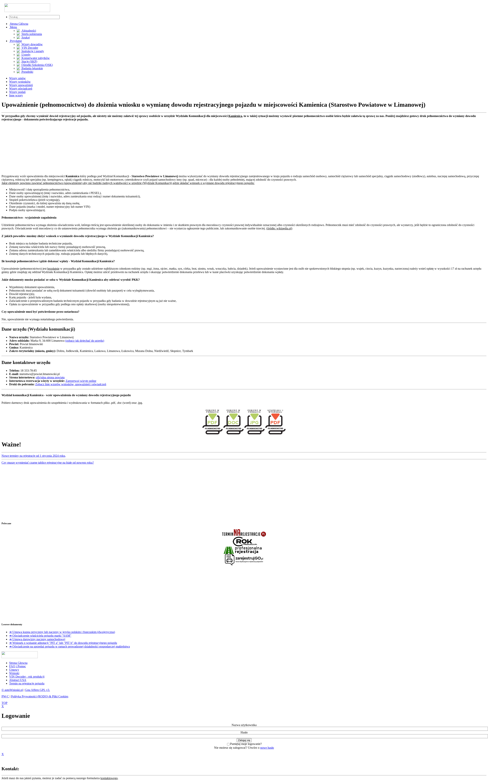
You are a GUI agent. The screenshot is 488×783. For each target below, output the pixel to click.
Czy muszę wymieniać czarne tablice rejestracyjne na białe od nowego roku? (48, 462)
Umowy (14, 669)
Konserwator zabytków (35, 58)
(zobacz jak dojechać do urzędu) (84, 340)
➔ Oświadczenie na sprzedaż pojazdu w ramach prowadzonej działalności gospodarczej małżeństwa (69, 646)
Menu (13, 27)
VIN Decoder (29, 47)
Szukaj (25, 37)
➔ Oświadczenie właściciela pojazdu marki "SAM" (40, 635)
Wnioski (14, 673)
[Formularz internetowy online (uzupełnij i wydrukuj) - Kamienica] (275, 435)
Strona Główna (18, 23)
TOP (4, 702)
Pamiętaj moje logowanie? (246, 743)
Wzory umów (17, 78)
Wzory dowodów (32, 44)
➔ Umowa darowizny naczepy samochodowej (37, 639)
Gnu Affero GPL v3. (37, 690)
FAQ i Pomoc (17, 666)
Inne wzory (16, 95)
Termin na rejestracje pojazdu (26, 683)
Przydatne (15, 40)
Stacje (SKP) (29, 61)
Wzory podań (17, 92)
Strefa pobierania (31, 34)
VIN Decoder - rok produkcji (26, 676)
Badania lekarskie (32, 68)
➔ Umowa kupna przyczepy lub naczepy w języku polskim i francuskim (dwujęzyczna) (62, 632)
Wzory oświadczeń (20, 88)
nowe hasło (267, 747)
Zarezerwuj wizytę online (81, 380)
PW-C (5, 696)
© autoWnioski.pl (12, 690)
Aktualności (28, 30)
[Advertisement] (116, 148)
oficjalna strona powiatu (50, 377)
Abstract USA (17, 680)
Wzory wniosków (20, 81)
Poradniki (27, 71)
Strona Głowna (18, 662)
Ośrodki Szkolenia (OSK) (37, 65)
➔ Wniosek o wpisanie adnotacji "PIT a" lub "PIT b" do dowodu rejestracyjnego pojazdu (63, 642)
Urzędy (25, 54)
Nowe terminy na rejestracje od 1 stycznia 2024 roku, (34, 455)
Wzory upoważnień (21, 85)
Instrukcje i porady (32, 51)
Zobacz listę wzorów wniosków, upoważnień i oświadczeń (70, 384)
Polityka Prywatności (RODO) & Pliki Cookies (39, 696)
